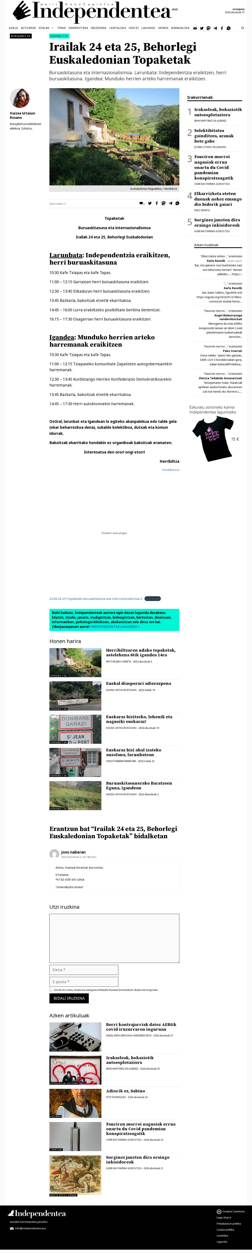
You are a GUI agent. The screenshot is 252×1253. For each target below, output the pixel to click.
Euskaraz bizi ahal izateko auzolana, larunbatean (133, 752)
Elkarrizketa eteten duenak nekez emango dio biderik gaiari (218, 199)
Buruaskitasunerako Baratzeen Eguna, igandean (139, 786)
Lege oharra (224, 1217)
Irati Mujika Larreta (118, 661)
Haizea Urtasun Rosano (121, 690)
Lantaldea (117, 28)
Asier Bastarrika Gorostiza (124, 1139)
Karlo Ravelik (216, 261)
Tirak (61, 28)
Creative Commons (233, 1211)
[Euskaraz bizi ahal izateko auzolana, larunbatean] (75, 762)
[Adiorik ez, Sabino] (75, 1103)
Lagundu (148, 28)
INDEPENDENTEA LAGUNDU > (114, 626)
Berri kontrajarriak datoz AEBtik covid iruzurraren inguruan (141, 1027)
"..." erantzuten (233, 283)
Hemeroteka (78, 28)
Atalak (44, 28)
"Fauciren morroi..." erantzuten (223, 311)
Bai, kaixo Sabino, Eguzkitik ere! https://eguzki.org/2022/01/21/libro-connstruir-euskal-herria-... (219, 297)
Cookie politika (225, 1229)
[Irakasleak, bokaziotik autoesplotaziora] (75, 1070)
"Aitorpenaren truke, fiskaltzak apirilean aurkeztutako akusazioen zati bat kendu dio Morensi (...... (220, 387)
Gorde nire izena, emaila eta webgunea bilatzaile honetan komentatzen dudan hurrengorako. (106, 990)
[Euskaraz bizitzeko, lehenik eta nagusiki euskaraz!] (75, 729)
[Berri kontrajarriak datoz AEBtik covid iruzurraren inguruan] (75, 1036)
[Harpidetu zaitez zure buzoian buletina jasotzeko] (195, 28)
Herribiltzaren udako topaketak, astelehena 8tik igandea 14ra (141, 653)
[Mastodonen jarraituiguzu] (209, 28)
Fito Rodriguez (116, 1097)
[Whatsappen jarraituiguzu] (229, 28)
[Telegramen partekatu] (169, 203)
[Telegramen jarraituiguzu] (215, 28)
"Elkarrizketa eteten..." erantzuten (221, 256)
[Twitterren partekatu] (149, 203)
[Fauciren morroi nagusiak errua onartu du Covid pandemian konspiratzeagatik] (75, 1136)
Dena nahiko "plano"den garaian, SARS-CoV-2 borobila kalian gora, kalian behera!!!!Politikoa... (221, 360)
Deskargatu (153, 599)
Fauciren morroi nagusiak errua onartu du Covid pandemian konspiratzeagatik (140, 1129)
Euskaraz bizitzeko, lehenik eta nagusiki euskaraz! (139, 719)
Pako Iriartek (232, 351)
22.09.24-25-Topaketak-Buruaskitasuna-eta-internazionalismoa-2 (95, 599)
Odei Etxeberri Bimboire (121, 761)
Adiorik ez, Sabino (125, 1091)
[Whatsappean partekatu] (176, 203)
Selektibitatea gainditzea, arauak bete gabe (214, 136)
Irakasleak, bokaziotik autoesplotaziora (130, 1060)
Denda (163, 28)
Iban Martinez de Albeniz (122, 1068)
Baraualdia (180, 28)
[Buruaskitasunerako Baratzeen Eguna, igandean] (75, 795)
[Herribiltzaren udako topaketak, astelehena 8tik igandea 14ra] (75, 662)
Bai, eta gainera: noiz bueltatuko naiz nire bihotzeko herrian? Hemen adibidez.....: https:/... (218, 269)
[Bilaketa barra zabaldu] (243, 28)
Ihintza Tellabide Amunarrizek (220, 378)
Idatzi (134, 28)
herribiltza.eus (170, 470)
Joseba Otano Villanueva (210, 147)
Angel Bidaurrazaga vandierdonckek (228, 317)
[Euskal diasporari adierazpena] (75, 695)
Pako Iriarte (202, 210)
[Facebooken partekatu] (156, 203)
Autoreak (28, 28)
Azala (13, 28)
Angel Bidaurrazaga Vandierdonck (128, 1035)
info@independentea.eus (30, 1228)
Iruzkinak (99, 28)
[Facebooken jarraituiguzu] (222, 28)
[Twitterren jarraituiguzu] (202, 28)
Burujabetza (21, 36)
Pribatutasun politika (229, 1223)
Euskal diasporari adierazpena (138, 683)
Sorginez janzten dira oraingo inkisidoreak (138, 1160)
